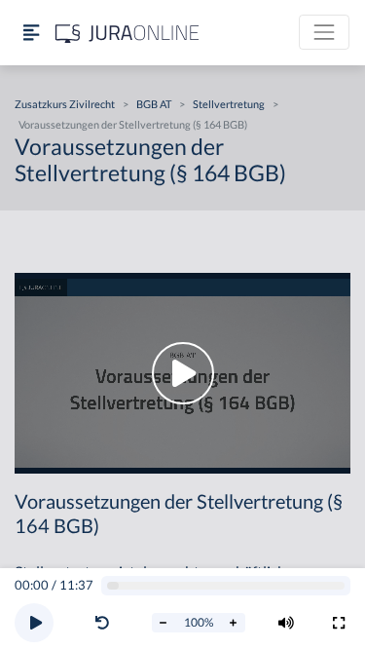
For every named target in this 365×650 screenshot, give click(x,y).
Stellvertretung (229, 103)
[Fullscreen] (338, 622)
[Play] (34, 622)
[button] (106, 622)
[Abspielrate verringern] (163, 622)
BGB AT (153, 103)
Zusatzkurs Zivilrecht (65, 103)
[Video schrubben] (226, 586)
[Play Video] (182, 373)
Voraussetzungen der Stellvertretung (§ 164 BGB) (132, 124)
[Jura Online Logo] (128, 32)
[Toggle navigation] (324, 32)
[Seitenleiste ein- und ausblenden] (31, 32)
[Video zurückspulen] (102, 622)
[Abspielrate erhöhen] (233, 622)
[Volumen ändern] (286, 622)
